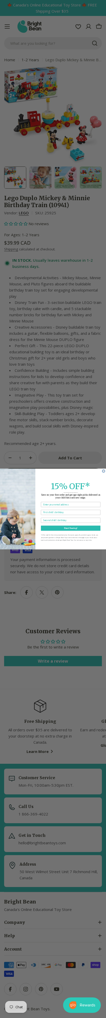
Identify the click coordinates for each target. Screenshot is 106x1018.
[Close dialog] (103, 471)
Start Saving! (70, 528)
